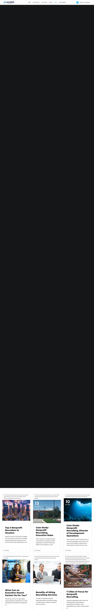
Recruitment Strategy (82, 496)
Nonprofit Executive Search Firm (10, 496)
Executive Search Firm (18, 495)
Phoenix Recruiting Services (40, 558)
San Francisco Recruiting (70, 563)
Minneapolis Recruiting (81, 559)
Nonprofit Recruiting (12, 498)
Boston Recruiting (78, 556)
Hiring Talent (25, 495)
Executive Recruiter (9, 495)
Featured (7, 550)
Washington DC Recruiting (81, 563)
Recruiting (18, 498)
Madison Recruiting (72, 559)
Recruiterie (38, 550)
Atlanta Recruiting (70, 556)
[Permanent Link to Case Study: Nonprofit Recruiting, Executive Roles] (47, 511)
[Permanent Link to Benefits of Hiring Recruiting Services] (47, 572)
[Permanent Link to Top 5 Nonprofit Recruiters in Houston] (16, 510)
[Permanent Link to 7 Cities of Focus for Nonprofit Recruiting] (78, 576)
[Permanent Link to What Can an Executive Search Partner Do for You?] (16, 571)
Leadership (36, 496)
